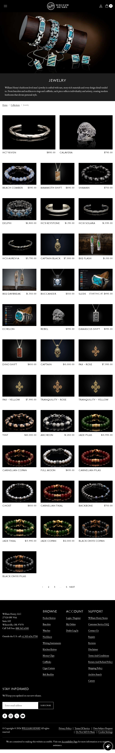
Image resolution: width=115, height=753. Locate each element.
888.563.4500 (22, 628)
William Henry (31, 728)
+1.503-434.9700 (29, 636)
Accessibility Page (70, 741)
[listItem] (84, 732)
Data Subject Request (103, 728)
